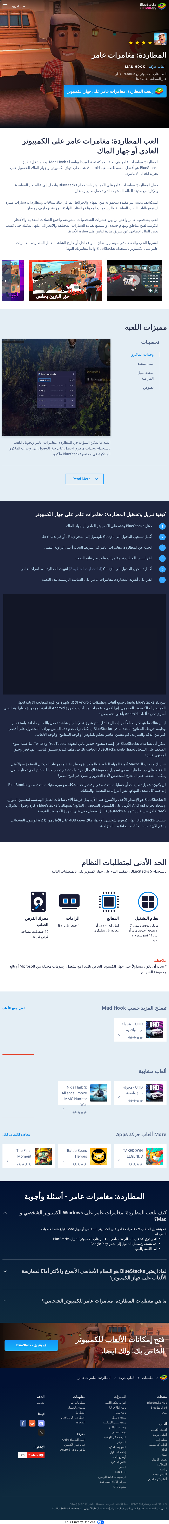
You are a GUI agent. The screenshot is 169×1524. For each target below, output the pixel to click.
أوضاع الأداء (119, 1457)
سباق (164, 1454)
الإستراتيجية (160, 1474)
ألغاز (164, 1449)
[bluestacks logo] (153, 6)
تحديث (41, 1402)
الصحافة (80, 1422)
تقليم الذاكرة (118, 1462)
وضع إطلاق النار (117, 1407)
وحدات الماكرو (117, 1427)
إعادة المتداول (118, 1452)
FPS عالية (120, 1472)
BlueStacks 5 (159, 1407)
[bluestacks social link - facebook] (23, 1423)
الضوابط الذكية (117, 1447)
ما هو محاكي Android (72, 1449)
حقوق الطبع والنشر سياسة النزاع (127, 1508)
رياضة (163, 1469)
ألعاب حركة (157, 67)
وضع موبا (120, 1412)
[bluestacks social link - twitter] (41, 1432)
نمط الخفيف (118, 1432)
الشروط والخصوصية (156, 1508)
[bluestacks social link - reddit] (32, 1423)
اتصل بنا (80, 1412)
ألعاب (163, 1424)
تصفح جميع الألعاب (13, 1008)
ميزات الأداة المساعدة (113, 1481)
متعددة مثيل (119, 1417)
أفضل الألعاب (159, 1429)
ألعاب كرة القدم (157, 1479)
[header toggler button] (5, 6)
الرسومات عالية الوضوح (112, 1476)
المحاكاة (162, 1464)
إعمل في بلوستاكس (73, 1417)
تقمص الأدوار (159, 1459)
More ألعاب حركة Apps (141, 1134)
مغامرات (161, 1439)
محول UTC (119, 1486)
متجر (164, 1412)
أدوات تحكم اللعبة (115, 1402)
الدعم (41, 1397)
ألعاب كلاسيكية (158, 1444)
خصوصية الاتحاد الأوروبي (96, 1508)
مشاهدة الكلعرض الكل (16, 1134)
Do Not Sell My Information (67, 1508)
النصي (122, 1467)
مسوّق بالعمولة (76, 1407)
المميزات (120, 1397)
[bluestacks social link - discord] (41, 1423)
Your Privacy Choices (80, 1522)
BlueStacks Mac (157, 1402)
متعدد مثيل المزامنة (114, 1422)
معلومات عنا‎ (78, 1402)
